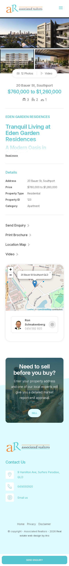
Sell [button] (34, 412)
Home (20, 524)
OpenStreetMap (44, 309)
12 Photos (26, 73)
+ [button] (10, 269)
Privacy (31, 524)
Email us (22, 497)
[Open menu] (60, 8)
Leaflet (30, 309)
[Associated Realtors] (24, 8)
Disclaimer (44, 524)
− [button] (10, 275)
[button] (19, 235)
